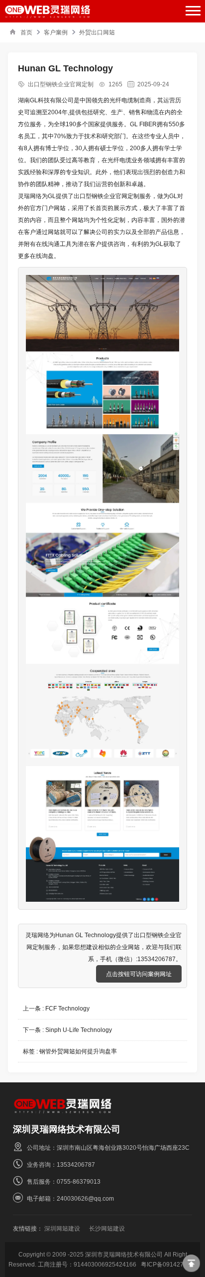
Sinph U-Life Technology (78, 1029)
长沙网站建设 (107, 1228)
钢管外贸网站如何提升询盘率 (78, 1051)
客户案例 (56, 32)
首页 (26, 32)
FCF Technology (67, 1008)
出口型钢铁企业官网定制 (61, 84)
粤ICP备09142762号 (169, 1264)
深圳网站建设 (62, 1228)
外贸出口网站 (97, 32)
